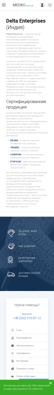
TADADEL (14, 147)
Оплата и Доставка (25, 376)
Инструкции (22, 361)
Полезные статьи (25, 368)
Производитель (24, 338)
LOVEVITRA (15, 154)
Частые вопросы (25, 345)
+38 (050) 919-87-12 (27, 318)
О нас (19, 330)
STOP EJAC (15, 161)
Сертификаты (23, 353)
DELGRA (14, 140)
